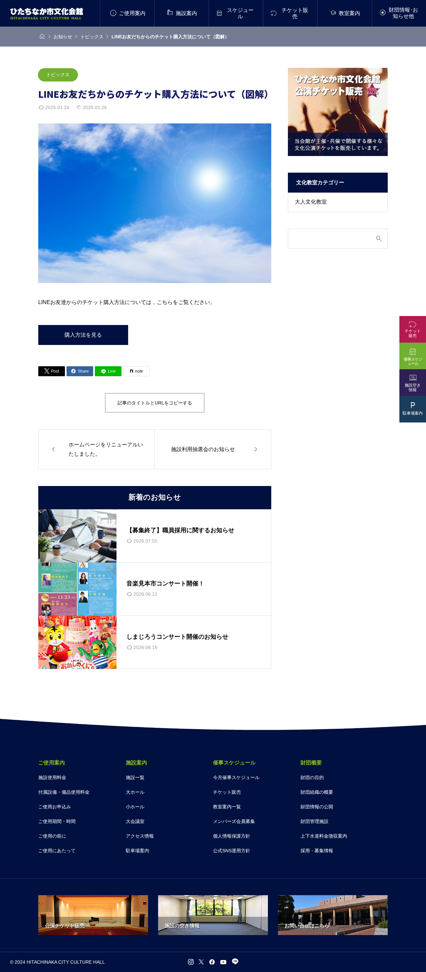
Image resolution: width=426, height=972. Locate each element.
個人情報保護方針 (231, 836)
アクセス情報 (140, 836)
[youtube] (223, 962)
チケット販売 (227, 792)
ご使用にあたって (57, 850)
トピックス (58, 74)
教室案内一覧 (227, 806)
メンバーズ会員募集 (234, 821)
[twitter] (201, 962)
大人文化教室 (311, 202)
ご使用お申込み (54, 806)
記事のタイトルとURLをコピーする (154, 402)
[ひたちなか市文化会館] (46, 13)
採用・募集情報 (317, 850)
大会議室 (135, 821)
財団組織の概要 (317, 792)
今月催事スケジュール (236, 777)
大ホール (135, 792)
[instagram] (191, 962)
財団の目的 (312, 777)
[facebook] (212, 962)
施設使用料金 (52, 777)
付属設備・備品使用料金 (64, 792)
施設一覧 (135, 777)
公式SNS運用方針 (231, 850)
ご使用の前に (52, 836)
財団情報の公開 (317, 806)
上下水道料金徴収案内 (324, 836)
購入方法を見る (83, 335)
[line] (234, 961)
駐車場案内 (137, 850)
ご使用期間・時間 (57, 821)
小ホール (135, 806)
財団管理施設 (314, 821)
